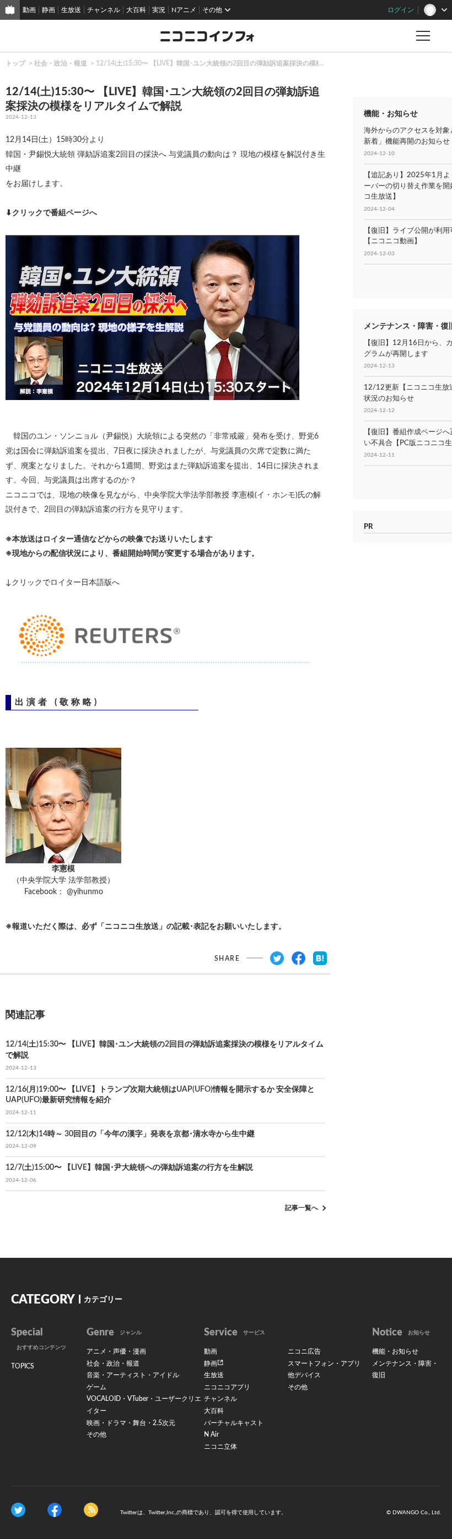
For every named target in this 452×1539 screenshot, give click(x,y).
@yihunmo (85, 892)
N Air (211, 1434)
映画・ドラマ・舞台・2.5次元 (131, 1423)
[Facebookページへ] (54, 1510)
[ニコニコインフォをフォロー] (18, 1510)
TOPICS (22, 1366)
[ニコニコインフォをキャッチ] (91, 1510)
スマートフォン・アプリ (324, 1363)
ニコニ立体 (220, 1446)
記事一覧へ (301, 1207)
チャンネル (103, 10)
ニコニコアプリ (227, 1387)
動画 (29, 10)
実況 (158, 10)
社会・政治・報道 (60, 63)
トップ (15, 63)
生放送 (71, 10)
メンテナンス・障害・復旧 (405, 1369)
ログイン (401, 10)
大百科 (136, 10)
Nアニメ (183, 10)
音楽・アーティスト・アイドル (133, 1375)
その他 (96, 1434)
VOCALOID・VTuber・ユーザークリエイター (144, 1404)
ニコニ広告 (304, 1351)
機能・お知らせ (395, 1351)
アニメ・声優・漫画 (116, 1351)
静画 (48, 10)
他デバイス (304, 1375)
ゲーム (96, 1387)
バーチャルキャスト (233, 1423)
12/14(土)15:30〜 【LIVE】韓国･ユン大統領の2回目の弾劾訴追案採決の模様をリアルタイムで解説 (242, 63)
